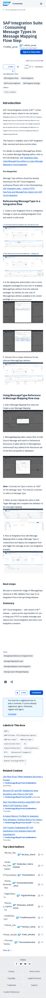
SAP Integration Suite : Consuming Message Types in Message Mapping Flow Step (23, 32)
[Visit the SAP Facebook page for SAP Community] (16, 964)
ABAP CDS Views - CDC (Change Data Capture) (19, 735)
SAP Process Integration (12, 83)
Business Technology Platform (14, 761)
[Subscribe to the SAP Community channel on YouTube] (25, 964)
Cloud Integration (27, 78)
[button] (13, 71)
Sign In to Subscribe (31, 52)
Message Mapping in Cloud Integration (17, 666)
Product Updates (10, 92)
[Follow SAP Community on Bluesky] (21, 964)
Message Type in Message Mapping (16, 672)
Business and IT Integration (20, 752)
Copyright (11, 978)
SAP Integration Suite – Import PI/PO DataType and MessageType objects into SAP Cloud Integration (22, 191)
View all (6, 950)
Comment (12, 714)
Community (17, 4)
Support (34, 985)
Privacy (11, 971)
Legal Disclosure (34, 978)
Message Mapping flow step (13, 661)
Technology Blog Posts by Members (20, 783)
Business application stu (12, 756)
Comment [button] (36, 693)
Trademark (11, 985)
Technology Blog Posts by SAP (15, 10)
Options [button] (21, 56)
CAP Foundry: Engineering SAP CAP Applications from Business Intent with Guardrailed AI (19, 831)
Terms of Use (34, 971)
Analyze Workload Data (12, 748)
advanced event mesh (11, 744)
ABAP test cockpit (10, 739)
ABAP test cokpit (25, 739)
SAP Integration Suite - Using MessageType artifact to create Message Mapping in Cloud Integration (23, 161)
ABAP (5, 731)
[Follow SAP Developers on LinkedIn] (30, 964)
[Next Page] (25, 764)
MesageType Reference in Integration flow (18, 656)
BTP (5, 752)
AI (24, 744)
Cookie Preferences (11, 992)
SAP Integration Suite (11, 78)
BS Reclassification (31, 748)
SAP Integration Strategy (31, 83)
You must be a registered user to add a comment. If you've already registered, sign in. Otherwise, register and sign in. (22, 704)
